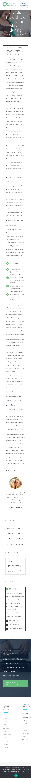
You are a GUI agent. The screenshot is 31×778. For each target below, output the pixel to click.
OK (20, 570)
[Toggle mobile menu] (27, 8)
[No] (29, 772)
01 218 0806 (25, 714)
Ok (16, 775)
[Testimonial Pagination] (13, 513)
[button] (15, 589)
